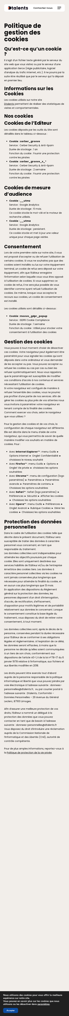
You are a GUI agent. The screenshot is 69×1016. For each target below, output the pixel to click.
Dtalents (9, 104)
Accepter (11, 1010)
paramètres (44, 1004)
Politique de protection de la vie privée (29, 752)
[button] (59, 8)
